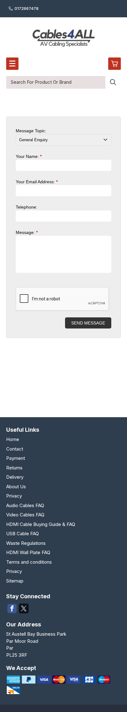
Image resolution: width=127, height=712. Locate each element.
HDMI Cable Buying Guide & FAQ (40, 524)
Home (12, 439)
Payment (15, 458)
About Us (16, 487)
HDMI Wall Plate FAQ (28, 552)
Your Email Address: (37, 181)
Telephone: (26, 207)
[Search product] (113, 82)
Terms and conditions (29, 562)
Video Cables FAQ (25, 515)
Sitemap (14, 581)
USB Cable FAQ (22, 533)
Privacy (14, 496)
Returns (14, 468)
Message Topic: (31, 130)
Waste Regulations (26, 543)
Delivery (14, 477)
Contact (14, 449)
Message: (27, 232)
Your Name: (29, 156)
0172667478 (26, 8)
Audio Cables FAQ (25, 505)
